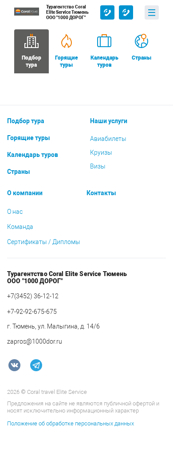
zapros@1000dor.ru (34, 341)
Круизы (101, 152)
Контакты (101, 192)
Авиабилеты (108, 138)
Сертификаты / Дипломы (43, 241)
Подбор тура (25, 120)
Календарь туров (104, 61)
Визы (98, 166)
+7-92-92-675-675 (126, 12)
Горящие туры (66, 61)
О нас (15, 211)
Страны (141, 58)
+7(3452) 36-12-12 (107, 12)
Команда (20, 226)
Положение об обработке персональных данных (70, 423)
